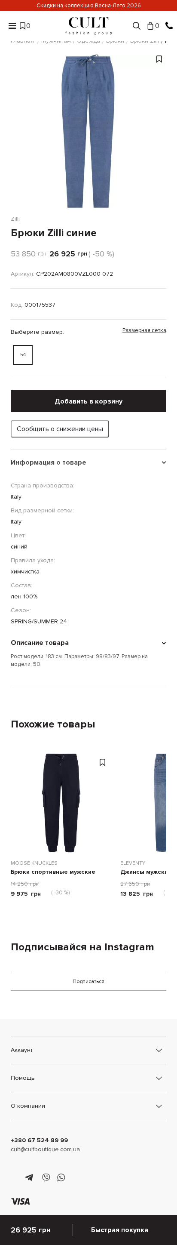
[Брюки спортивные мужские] (61, 803)
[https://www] (15, 1177)
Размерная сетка (144, 330)
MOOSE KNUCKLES (34, 863)
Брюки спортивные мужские (53, 872)
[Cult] (88, 26)
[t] (30, 1177)
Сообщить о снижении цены (60, 429)
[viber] (46, 1177)
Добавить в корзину (88, 401)
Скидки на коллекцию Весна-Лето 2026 (89, 5)
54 (23, 354)
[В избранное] (159, 136)
